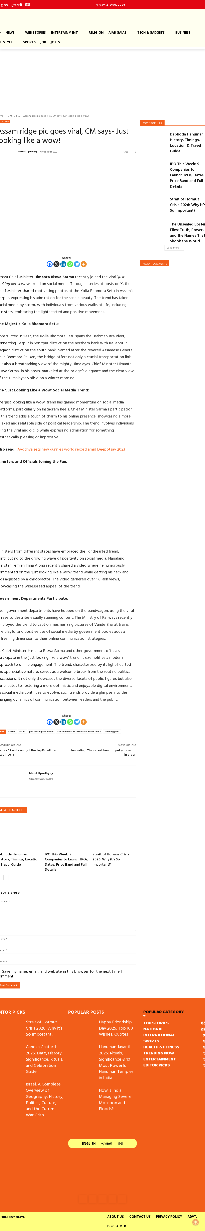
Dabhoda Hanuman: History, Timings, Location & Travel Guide (187, 142)
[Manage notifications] (195, 1222)
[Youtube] (122, 1199)
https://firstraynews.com (41, 778)
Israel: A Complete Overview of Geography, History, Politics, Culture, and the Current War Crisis (44, 1099)
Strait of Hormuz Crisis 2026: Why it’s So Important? (110, 859)
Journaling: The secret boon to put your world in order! (103, 752)
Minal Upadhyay (28, 151)
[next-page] (5, 877)
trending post (112, 731)
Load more (173, 247)
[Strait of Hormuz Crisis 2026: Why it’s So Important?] (114, 833)
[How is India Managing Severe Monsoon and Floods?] (82, 1097)
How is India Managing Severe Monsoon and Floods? (115, 1099)
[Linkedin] (185, 4)
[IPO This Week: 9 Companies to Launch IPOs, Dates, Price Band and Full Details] (67, 833)
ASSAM (11, 731)
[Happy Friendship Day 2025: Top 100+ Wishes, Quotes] (82, 1028)
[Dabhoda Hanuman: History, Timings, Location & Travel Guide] (153, 140)
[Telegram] (77, 264)
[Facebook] (168, 4)
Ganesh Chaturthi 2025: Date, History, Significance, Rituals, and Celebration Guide (44, 1058)
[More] (84, 264)
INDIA (22, 731)
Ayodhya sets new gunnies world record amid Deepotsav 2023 (71, 449)
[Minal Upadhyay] (13, 781)
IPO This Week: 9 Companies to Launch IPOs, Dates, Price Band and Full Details (66, 861)
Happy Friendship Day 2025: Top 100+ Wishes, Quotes (117, 1027)
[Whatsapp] (70, 264)
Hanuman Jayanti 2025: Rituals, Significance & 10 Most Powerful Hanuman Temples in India (116, 1062)
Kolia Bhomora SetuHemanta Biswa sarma (79, 731)
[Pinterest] (193, 4)
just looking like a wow (41, 731)
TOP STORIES (13, 115)
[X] (56, 264)
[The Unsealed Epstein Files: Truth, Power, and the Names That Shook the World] (153, 230)
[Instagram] (176, 4)
